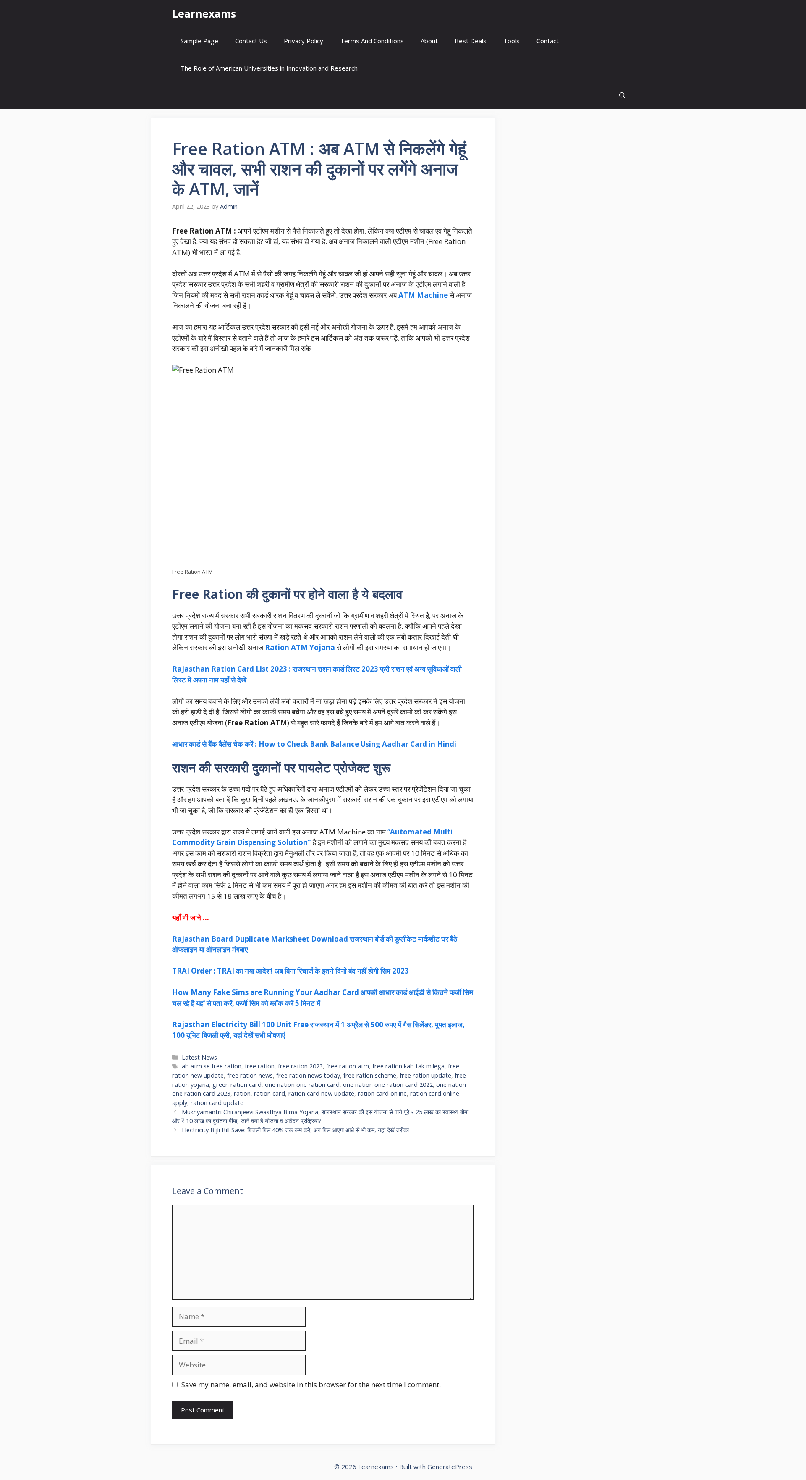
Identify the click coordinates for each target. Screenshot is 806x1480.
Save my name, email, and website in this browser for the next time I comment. (311, 1384)
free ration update (425, 1075)
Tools (511, 41)
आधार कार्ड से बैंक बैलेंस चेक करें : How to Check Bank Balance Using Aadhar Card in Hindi (314, 744)
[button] (622, 95)
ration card (269, 1093)
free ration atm (347, 1066)
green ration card (237, 1085)
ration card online (382, 1093)
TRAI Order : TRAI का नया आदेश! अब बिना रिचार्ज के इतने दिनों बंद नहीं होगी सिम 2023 (290, 971)
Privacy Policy (303, 41)
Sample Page (199, 41)
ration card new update (321, 1093)
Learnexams (204, 13)
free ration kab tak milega (408, 1066)
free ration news (250, 1075)
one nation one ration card (302, 1085)
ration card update (217, 1103)
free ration (260, 1066)
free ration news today (308, 1075)
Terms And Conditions (372, 41)
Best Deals (471, 41)
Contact (547, 41)
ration (242, 1093)
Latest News (199, 1057)
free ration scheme (369, 1075)
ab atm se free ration (211, 1066)
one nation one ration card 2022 (388, 1085)
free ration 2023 (300, 1066)
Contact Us (251, 41)
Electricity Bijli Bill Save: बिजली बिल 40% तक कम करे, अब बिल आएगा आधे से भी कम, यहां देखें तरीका (295, 1130)
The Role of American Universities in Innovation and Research (269, 68)
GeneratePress (449, 1466)
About (429, 41)
